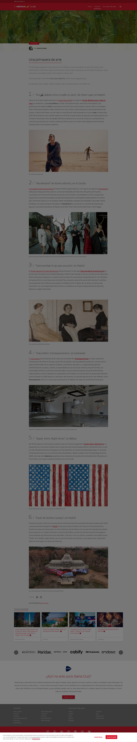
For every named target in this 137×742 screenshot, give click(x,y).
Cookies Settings (98, 737)
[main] (68, 737)
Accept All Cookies (111, 737)
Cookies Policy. (36, 739)
